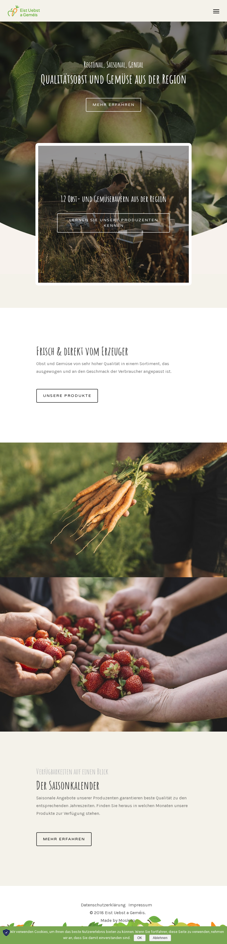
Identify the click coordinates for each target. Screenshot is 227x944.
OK (139, 938)
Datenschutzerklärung (103, 904)
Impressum (140, 904)
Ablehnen (160, 938)
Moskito (126, 920)
